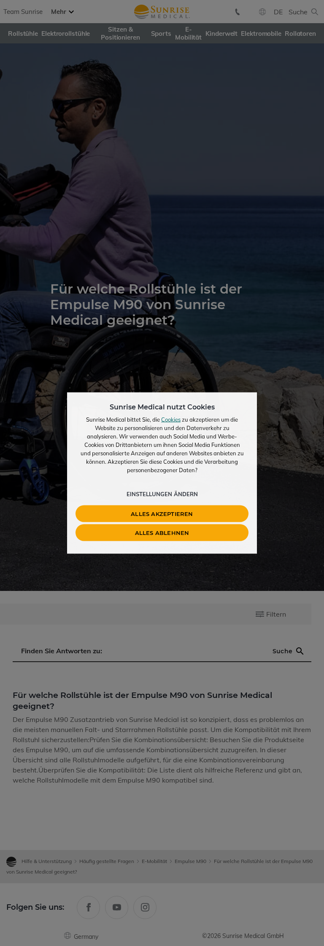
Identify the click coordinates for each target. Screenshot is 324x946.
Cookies (171, 419)
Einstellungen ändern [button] (162, 494)
